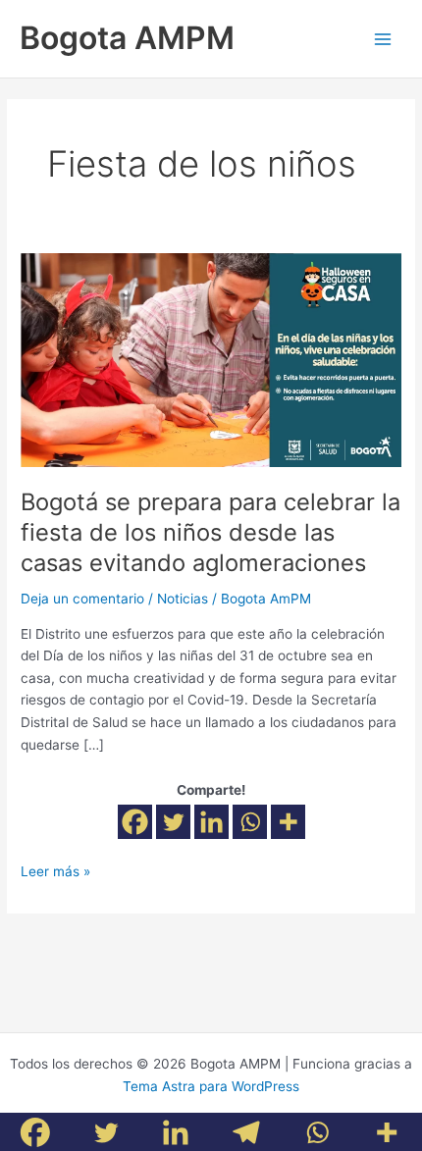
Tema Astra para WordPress (211, 1086)
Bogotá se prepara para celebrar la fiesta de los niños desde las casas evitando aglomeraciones (210, 532)
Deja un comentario (82, 598)
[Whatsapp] (250, 822)
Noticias (182, 598)
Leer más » (55, 870)
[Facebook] (135, 822)
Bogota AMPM (127, 38)
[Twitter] (173, 822)
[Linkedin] (211, 822)
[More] (288, 822)
